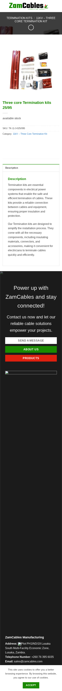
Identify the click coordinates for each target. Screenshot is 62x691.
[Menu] (57, 6)
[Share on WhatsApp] (6, 141)
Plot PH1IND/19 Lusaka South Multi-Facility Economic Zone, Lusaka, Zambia (27, 648)
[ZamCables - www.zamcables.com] (29, 6)
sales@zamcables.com (28, 661)
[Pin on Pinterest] (30, 141)
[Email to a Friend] (24, 141)
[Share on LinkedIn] (37, 141)
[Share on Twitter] (18, 141)
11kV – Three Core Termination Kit (30, 134)
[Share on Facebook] (12, 141)
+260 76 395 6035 (43, 656)
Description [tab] (11, 168)
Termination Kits (19, 18)
